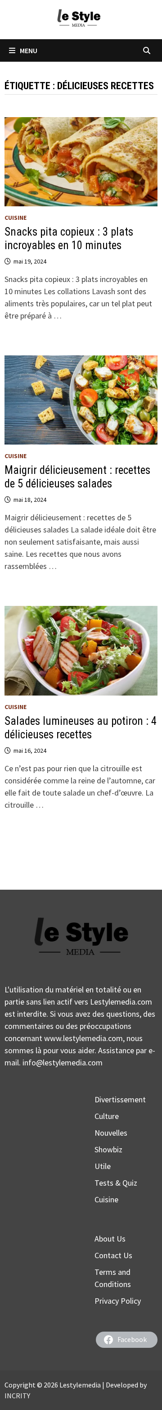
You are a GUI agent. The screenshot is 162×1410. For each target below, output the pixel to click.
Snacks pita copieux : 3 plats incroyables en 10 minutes (68, 238)
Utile (102, 1166)
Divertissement (120, 1099)
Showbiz (108, 1149)
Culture (106, 1116)
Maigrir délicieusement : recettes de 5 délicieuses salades (77, 477)
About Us (110, 1238)
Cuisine (15, 218)
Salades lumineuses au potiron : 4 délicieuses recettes (80, 727)
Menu (28, 50)
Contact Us (113, 1255)
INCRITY (17, 1395)
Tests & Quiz (115, 1183)
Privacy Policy (117, 1301)
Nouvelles (110, 1133)
